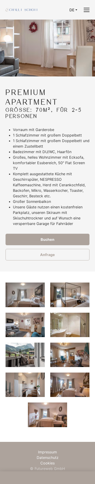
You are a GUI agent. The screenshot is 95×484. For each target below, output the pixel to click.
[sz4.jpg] (47, 414)
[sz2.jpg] (69, 295)
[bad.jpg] (69, 325)
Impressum (47, 452)
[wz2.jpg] (69, 355)
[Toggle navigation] (86, 10)
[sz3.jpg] (25, 295)
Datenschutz (48, 457)
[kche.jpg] (25, 385)
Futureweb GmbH (50, 468)
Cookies (47, 463)
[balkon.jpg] (25, 355)
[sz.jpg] (69, 385)
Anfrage (47, 254)
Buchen (47, 239)
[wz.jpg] (25, 325)
